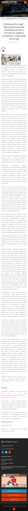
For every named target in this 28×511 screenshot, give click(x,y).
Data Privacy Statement (14, 495)
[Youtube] (9, 452)
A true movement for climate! (7, 463)
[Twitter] (6, 452)
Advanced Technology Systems (9, 506)
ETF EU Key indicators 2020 (6, 459)
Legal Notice (14, 499)
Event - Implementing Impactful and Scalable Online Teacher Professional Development (13, 467)
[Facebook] (2, 452)
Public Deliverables (14, 491)
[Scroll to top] (14, 509)
